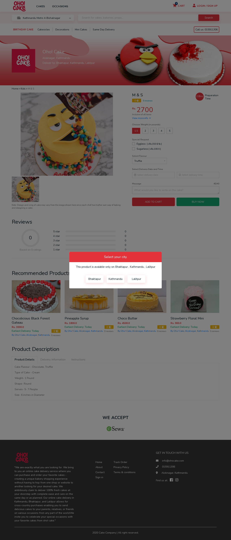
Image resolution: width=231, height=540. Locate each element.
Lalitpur (136, 279)
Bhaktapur (94, 279)
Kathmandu (115, 279)
